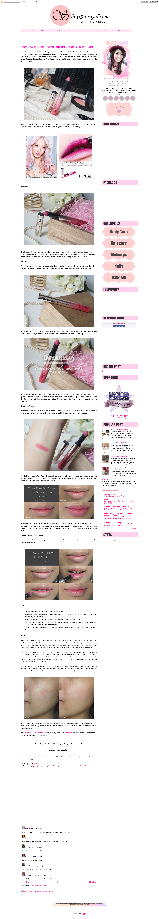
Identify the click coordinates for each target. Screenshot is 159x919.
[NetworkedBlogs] (119, 323)
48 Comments (82, 766)
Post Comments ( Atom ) (38, 886)
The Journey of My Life (112, 522)
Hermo (29, 766)
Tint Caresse (71, 766)
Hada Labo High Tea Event (120, 429)
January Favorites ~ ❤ (118, 468)
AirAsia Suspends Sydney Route (114, 496)
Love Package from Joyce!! (120, 456)
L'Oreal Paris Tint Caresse (33, 733)
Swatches (62, 766)
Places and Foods (110, 494)
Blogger (83, 914)
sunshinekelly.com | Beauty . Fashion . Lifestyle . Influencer (118, 514)
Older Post (92, 882)
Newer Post (25, 882)
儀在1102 (107, 499)
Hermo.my (68, 733)
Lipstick (44, 766)
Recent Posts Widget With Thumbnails (112, 371)
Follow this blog (119, 326)
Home (59, 882)
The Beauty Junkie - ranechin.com (116, 506)
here (126, 88)
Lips (39, 766)
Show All (134, 528)
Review (55, 766)
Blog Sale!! (105, 479)
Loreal (50, 766)
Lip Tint (34, 766)
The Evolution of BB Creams (120, 443)
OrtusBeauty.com (123, 418)
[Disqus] (59, 796)
